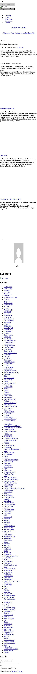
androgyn (7, 301)
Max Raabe (7, 538)
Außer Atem (8, 315)
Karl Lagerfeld (8, 490)
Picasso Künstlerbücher (7, 108)
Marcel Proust (8, 527)
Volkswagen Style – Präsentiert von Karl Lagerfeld (18, 33)
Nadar (6, 551)
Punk (5, 588)
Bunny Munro (8, 335)
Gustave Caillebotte (10, 419)
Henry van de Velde (10, 440)
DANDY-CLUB (6, 12)
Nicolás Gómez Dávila (11, 556)
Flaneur (6, 392)
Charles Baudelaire (10, 340)
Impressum (8, 21)
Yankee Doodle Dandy (11, 649)
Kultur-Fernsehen (9, 497)
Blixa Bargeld (8, 328)
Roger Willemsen (9, 595)
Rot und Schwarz (9, 599)
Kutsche (6, 499)
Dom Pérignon (8, 367)
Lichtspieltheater (9, 506)
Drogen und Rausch (10, 371)
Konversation (8, 495)
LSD (5, 515)
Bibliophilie (7, 326)
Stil (5, 620)
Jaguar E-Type (8, 461)
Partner (7, 23)
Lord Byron (7, 511)
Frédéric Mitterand (9, 399)
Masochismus (8, 535)
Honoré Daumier (9, 445)
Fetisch (6, 388)
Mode (6, 542)
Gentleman (7, 410)
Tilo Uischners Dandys (18, 27)
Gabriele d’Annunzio (10, 406)
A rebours (7, 290)
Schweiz (6, 606)
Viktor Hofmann (9, 634)
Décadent (7, 356)
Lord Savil (7, 513)
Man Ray (7, 522)
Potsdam (6, 586)
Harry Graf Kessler (10, 431)
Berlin (6, 324)
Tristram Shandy (9, 631)
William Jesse (8, 647)
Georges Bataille (9, 412)
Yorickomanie (8, 650)
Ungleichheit (8, 633)
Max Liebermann (9, 536)
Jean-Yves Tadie (9, 474)
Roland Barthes (9, 597)
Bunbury (6, 333)
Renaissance (8, 593)
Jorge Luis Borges (9, 481)
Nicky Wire (7, 554)
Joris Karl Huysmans (10, 483)
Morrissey (7, 545)
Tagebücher (7, 625)
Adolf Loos (7, 294)
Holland (6, 444)
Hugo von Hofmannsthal (11, 449)
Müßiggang (7, 549)
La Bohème (3, 155)
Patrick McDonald (9, 568)
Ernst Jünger (8, 379)
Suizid (6, 622)
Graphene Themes (17, 671)
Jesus (5, 476)
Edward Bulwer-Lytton (11, 372)
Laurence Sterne (9, 502)
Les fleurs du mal (9, 504)
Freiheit (6, 401)
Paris (5, 567)
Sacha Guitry (8, 602)
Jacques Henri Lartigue (11, 460)
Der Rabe (7, 358)
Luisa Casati (8, 517)
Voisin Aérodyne (9, 640)
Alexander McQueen (10, 297)
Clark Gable (8, 344)
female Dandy (8, 385)
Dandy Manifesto (9, 346)
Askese (6, 313)
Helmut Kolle (8, 436)
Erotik (6, 381)
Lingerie (6, 508)
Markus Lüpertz (9, 529)
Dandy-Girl (7, 349)
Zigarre (6, 652)
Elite (5, 376)
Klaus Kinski (8, 492)
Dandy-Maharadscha (10, 353)
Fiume (6, 390)
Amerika (6, 299)
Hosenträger (8, 447)
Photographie (8, 579)
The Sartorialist (8, 627)
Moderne (7, 543)
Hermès (6, 442)
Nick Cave (7, 552)
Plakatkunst (7, 583)
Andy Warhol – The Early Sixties (10, 199)
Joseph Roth (8, 486)
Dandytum (8, 19)
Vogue (6, 638)
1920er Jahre (8, 287)
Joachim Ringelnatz (10, 477)
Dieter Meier (8, 363)
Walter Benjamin (9, 641)
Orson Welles (8, 561)
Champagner (8, 338)
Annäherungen (8, 304)
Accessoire (19, 47)
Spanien (6, 613)
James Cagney (8, 467)
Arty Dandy (7, 312)
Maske (6, 533)
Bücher (7, 17)
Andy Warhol (8, 303)
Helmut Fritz (8, 435)
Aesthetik (7, 296)
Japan (5, 468)
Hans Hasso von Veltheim (12, 426)
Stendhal (6, 616)
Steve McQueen (9, 618)
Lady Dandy (8, 501)
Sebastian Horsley (9, 608)
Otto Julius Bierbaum (10, 565)
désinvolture (8, 360)
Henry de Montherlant (11, 438)
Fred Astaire (8, 397)
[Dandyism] (4, 278)
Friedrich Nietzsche (10, 403)
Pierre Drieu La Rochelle (12, 581)
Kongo (6, 493)
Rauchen (6, 590)
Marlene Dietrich (9, 531)
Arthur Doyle (8, 310)
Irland (6, 456)
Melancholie (8, 540)
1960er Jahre (8, 288)
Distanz (6, 365)
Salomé (6, 604)
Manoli (6, 524)
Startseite (8, 15)
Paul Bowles (8, 570)
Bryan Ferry (8, 331)
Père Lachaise (8, 576)
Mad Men (7, 518)
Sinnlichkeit (7, 611)
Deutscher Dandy (9, 362)
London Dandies (9, 510)
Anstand (6, 306)
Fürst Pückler (8, 404)
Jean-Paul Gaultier (9, 472)
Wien (5, 645)
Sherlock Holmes (9, 609)
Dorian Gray (8, 369)
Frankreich (7, 394)
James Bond (8, 465)
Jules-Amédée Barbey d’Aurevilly (14, 488)
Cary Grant (7, 337)
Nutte (5, 560)
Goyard (6, 415)
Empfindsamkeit (9, 378)
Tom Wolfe (7, 629)
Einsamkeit (7, 374)
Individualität (8, 454)
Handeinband (8, 424)
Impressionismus (9, 452)
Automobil (7, 317)
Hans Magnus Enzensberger (13, 427)
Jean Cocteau (8, 470)
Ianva (5, 451)
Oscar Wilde (8, 563)
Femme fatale (8, 387)
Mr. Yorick (7, 547)
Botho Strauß (8, 329)
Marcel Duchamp (9, 526)
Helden (6, 433)
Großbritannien (8, 417)
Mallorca (6, 520)
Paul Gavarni (8, 572)
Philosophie (7, 577)
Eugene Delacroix (9, 383)
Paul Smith (7, 574)
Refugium (7, 592)
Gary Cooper (8, 408)
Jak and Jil (7, 463)
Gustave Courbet (9, 420)
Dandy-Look (8, 351)
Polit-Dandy (8, 585)
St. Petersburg (8, 615)
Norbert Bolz (8, 558)
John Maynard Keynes (11, 479)
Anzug (6, 308)
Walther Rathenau (9, 643)
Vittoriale (7, 636)
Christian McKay (9, 342)
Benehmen (7, 322)
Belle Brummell (9, 321)
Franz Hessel (8, 396)
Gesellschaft (8, 413)
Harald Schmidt (9, 429)
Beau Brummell (9, 319)
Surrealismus (8, 624)
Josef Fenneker (8, 485)
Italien (6, 458)
